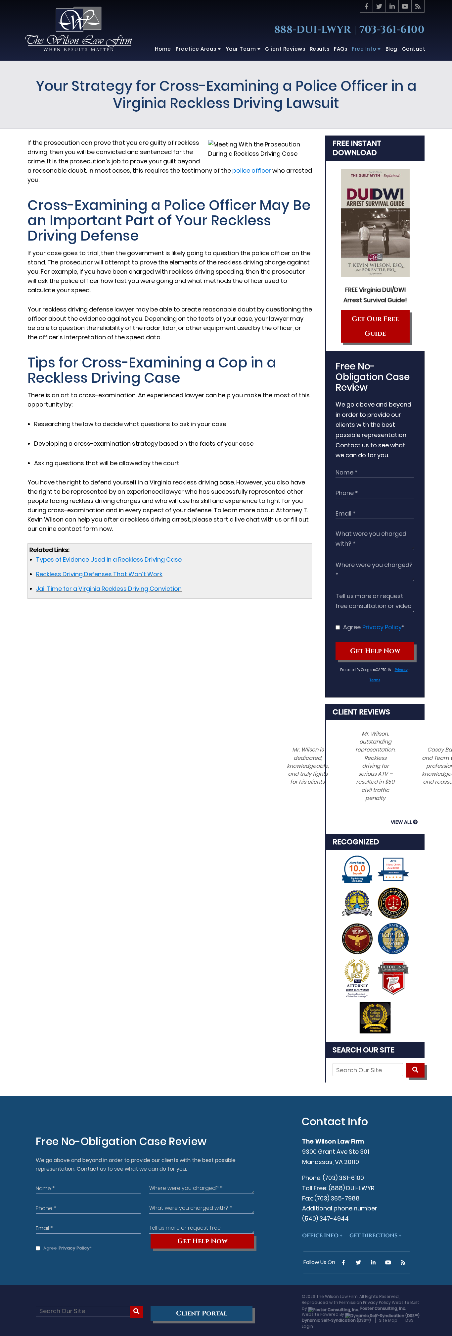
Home (163, 48)
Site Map (388, 1320)
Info (365, 48)
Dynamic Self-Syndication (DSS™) (336, 1320)
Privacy (401, 670)
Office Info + (322, 1235)
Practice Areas (197, 48)
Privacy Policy (382, 627)
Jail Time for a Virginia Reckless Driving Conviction (109, 588)
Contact (414, 48)
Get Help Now (375, 651)
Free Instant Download (357, 148)
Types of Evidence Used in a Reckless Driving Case (109, 559)
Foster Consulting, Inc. (382, 1308)
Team (241, 48)
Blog (391, 48)
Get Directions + (375, 1235)
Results (320, 48)
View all (401, 822)
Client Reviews (361, 712)
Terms (375, 680)
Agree (374, 627)
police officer (251, 170)
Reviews (285, 48)
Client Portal (201, 1313)
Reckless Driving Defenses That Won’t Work (99, 574)
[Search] (415, 1070)
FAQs (340, 48)
